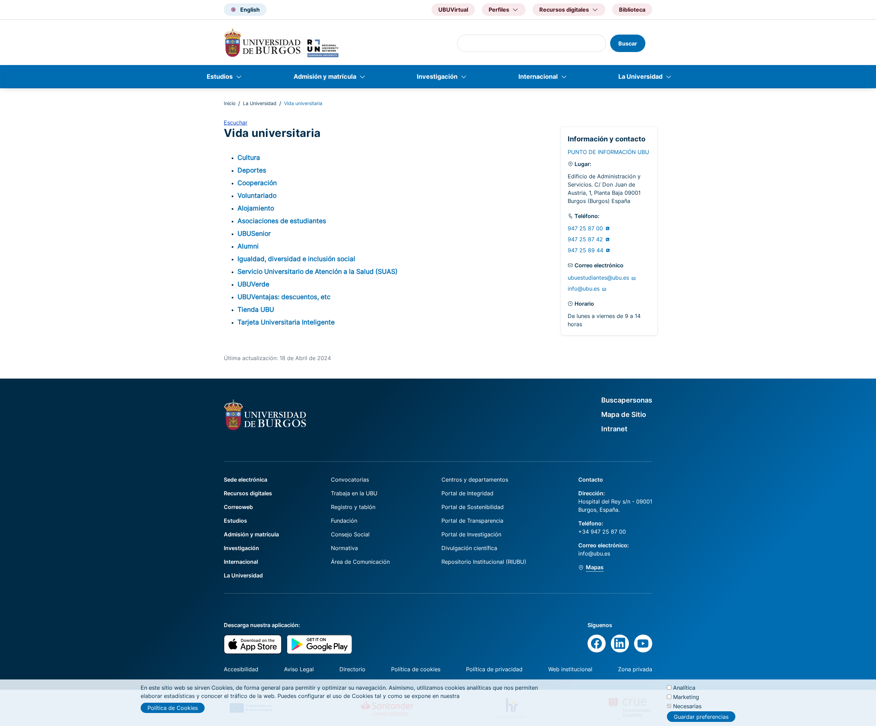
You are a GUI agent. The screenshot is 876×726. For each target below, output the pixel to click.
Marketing (686, 696)
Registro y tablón (353, 507)
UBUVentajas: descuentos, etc (284, 297)
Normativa (344, 548)
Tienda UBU (255, 309)
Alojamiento (255, 208)
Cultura (248, 157)
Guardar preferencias (701, 716)
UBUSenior (254, 233)
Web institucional (570, 669)
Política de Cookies (172, 707)
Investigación (437, 76)
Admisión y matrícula (325, 76)
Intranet (614, 429)
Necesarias (687, 706)
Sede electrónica (245, 479)
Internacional (538, 76)
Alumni (248, 246)
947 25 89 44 (586, 250)
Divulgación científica (469, 548)
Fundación (344, 520)
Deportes (251, 170)
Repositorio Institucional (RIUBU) (483, 561)
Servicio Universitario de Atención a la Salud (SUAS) (317, 271)
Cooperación (257, 183)
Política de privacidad (494, 669)
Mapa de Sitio (623, 414)
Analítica (684, 687)
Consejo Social (350, 534)
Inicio (229, 103)
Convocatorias (350, 479)
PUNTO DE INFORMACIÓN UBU (608, 152)
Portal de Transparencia (472, 520)
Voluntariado (256, 195)
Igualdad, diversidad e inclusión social (296, 259)
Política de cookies (415, 669)
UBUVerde (253, 284)
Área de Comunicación (360, 561)
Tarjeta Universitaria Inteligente (286, 322)
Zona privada (635, 669)
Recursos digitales (248, 493)
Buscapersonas (626, 400)
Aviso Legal (299, 669)
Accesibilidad (241, 669)
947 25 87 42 (586, 239)
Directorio (352, 669)
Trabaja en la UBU (354, 493)
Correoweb (238, 507)
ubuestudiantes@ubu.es (599, 277)
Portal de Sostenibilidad (472, 507)
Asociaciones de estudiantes (281, 221)
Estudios (220, 76)
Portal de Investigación (471, 534)
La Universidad (640, 76)
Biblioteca (632, 9)
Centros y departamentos (474, 479)
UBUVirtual (453, 9)
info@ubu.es (584, 288)
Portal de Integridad (467, 493)
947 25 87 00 (586, 228)
